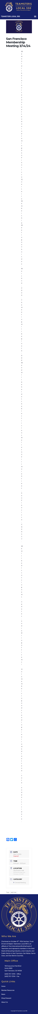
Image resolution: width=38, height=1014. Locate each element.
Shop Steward (6, 998)
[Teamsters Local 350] (19, 7)
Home (3, 986)
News (3, 994)
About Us (4, 1002)
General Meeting (20, 882)
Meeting (14, 892)
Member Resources (7, 990)
